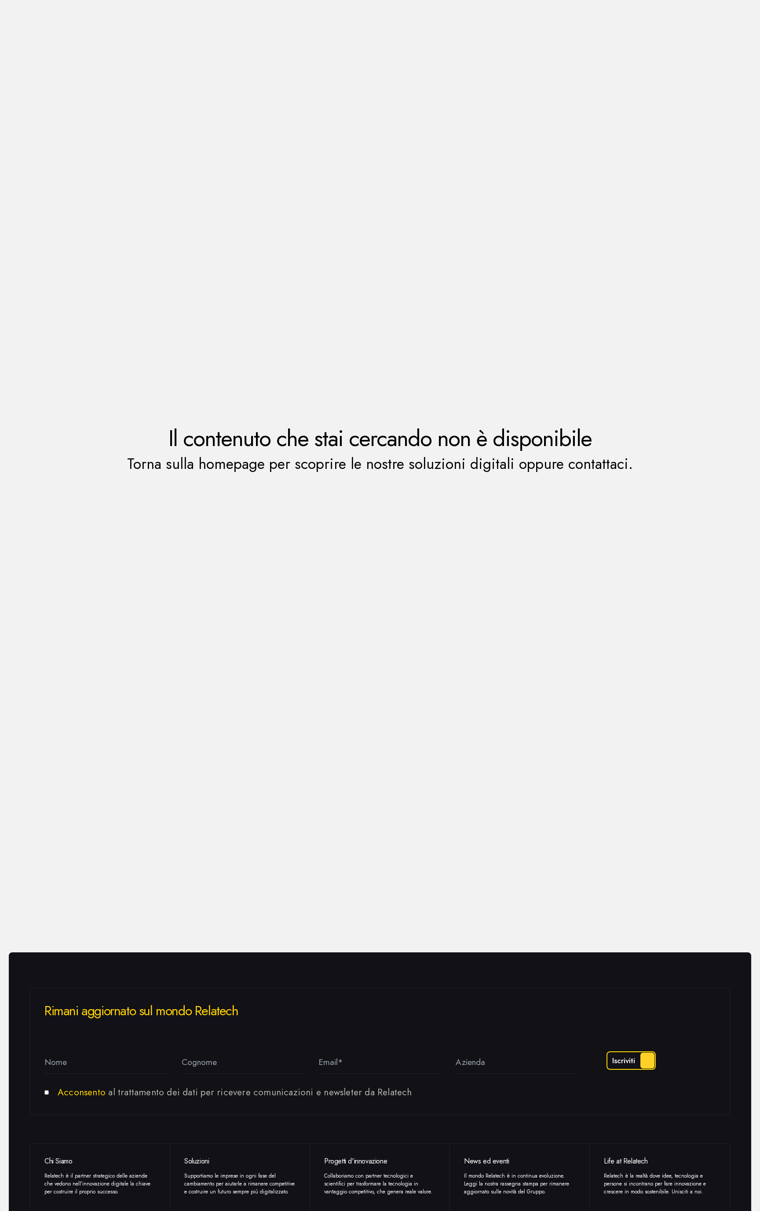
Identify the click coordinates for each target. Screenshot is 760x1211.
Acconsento (82, 1092)
